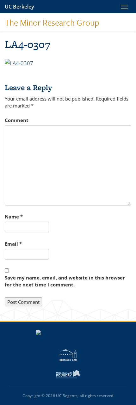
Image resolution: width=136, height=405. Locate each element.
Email (13, 244)
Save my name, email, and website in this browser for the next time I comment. (65, 281)
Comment (16, 120)
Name (14, 216)
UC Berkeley (19, 6)
